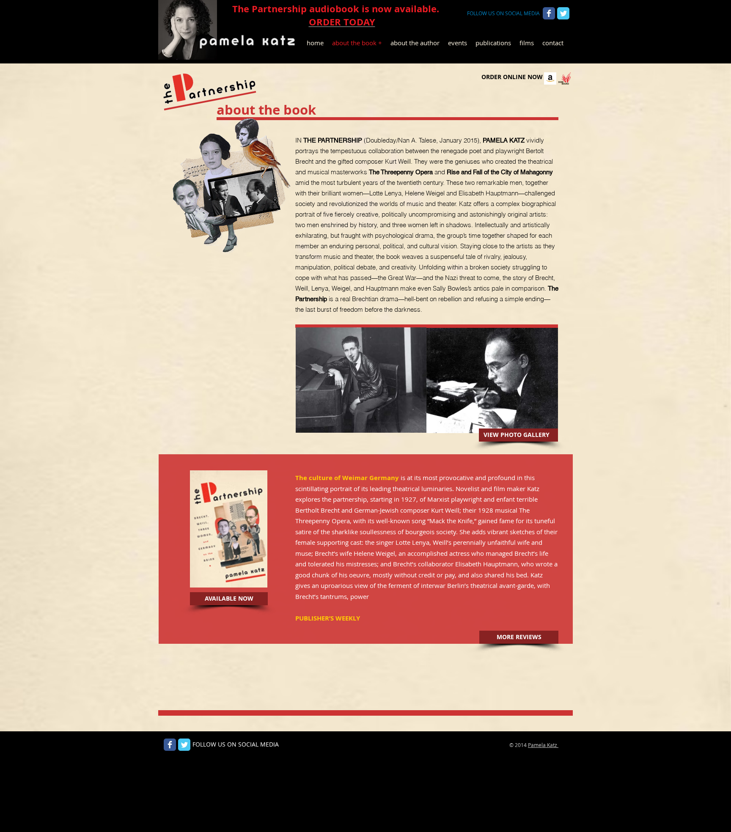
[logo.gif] (564, 78)
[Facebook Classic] (549, 13)
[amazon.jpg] (550, 78)
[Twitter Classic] (563, 13)
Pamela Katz (543, 744)
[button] (229, 598)
